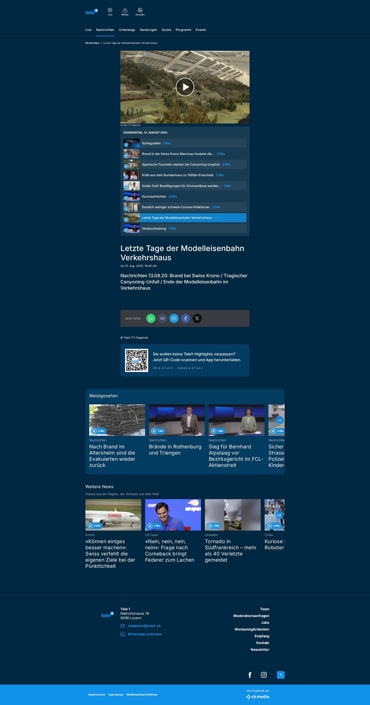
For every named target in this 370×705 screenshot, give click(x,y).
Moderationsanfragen (251, 616)
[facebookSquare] (250, 675)
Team (264, 609)
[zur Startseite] (92, 11)
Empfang (262, 636)
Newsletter (260, 650)
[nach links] (90, 420)
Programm (183, 30)
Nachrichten (105, 30)
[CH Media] (257, 696)
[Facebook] (185, 318)
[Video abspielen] (185, 87)
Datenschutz (96, 694)
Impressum (115, 694)
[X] (197, 318)
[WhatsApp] (151, 318)
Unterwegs (127, 30)
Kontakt (262, 643)
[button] (162, 318)
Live (88, 30)
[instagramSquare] (264, 675)
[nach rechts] (279, 420)
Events (201, 30)
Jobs (265, 622)
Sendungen (148, 30)
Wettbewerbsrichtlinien (142, 694)
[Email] (174, 318)
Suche (166, 30)
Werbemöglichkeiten (252, 629)
